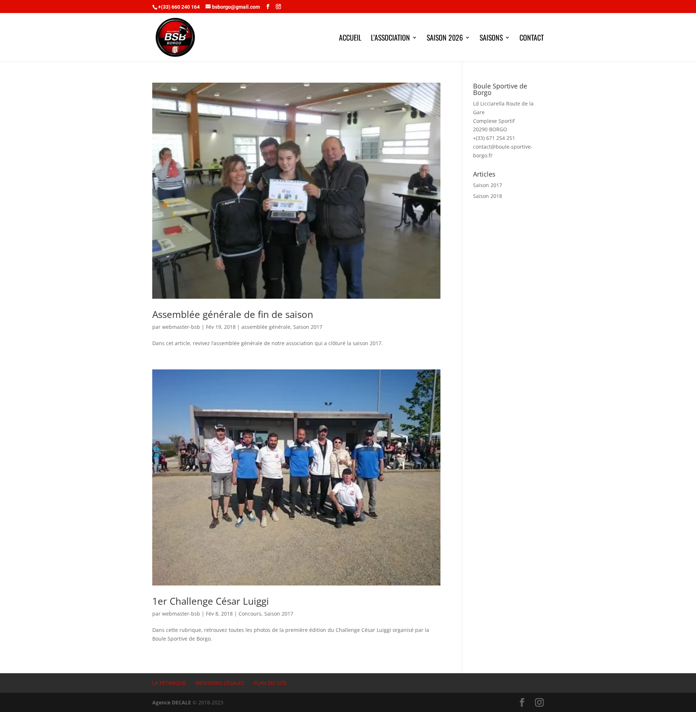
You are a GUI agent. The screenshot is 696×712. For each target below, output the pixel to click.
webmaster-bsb (181, 326)
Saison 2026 (445, 39)
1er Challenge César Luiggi (210, 601)
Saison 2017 (307, 326)
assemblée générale (265, 326)
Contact (531, 39)
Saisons (491, 39)
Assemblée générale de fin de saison (232, 314)
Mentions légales (219, 682)
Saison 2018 (487, 196)
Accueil (350, 39)
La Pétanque (169, 682)
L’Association (390, 39)
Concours (250, 613)
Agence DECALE (171, 702)
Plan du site (270, 682)
